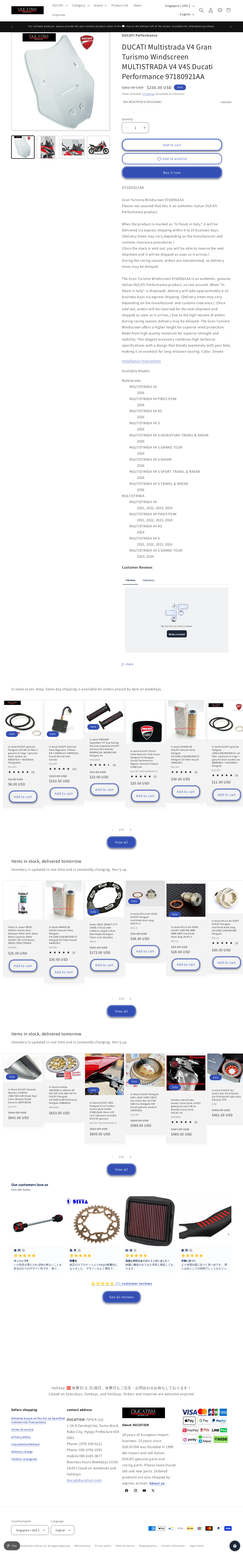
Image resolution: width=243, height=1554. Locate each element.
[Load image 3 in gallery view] (73, 147)
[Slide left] (112, 830)
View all (121, 842)
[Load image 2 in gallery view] (48, 147)
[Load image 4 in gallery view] (98, 147)
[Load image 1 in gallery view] (22, 147)
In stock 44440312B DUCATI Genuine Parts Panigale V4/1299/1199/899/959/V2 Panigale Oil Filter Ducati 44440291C (185, 754)
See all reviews (121, 1297)
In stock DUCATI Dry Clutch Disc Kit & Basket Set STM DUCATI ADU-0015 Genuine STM (226, 1095)
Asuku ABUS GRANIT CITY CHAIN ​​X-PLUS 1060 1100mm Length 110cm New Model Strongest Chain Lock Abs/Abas (104, 931)
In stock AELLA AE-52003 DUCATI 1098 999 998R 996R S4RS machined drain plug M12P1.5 (184, 932)
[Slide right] (130, 830)
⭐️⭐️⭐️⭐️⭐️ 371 (121, 1283)
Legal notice (196, 1545)
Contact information (173, 1545)
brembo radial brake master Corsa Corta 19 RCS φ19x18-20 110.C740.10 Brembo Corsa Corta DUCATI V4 (186, 1106)
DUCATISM (27, 1545)
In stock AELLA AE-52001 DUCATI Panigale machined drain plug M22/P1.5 (143, 918)
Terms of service (125, 1545)
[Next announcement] (231, 27)
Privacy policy (103, 1545)
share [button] (130, 664)
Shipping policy (148, 1545)
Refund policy (83, 1545)
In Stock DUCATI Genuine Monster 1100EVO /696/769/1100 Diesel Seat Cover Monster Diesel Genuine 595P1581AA (22, 1096)
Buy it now (172, 172)
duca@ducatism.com (84, 1480)
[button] (59, 5)
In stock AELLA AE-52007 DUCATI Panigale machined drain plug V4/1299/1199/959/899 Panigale (225, 927)
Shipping (148, 94)
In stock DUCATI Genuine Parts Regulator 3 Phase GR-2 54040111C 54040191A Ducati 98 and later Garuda (63, 753)
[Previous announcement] (12, 27)
